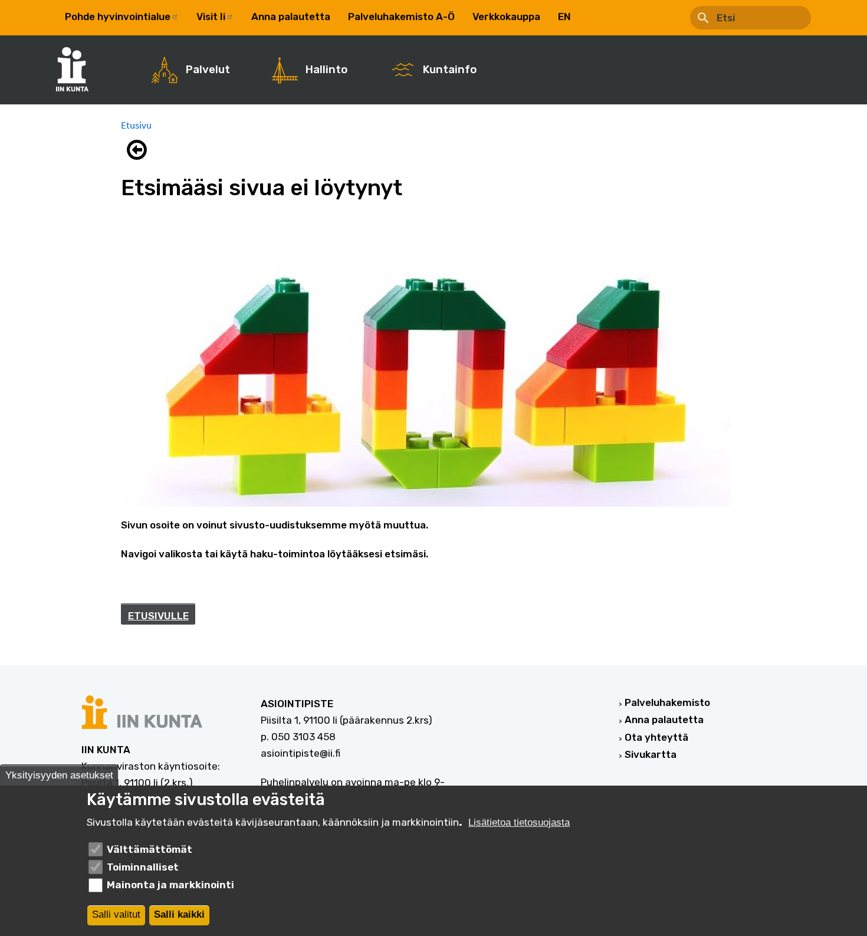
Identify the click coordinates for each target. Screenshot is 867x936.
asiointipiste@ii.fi (300, 753)
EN (564, 16)
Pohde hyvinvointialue (117, 16)
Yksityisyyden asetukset (59, 775)
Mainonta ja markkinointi (170, 885)
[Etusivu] (78, 69)
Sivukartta (650, 754)
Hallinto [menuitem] (326, 69)
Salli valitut (116, 915)
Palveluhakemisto (667, 702)
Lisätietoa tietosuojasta (519, 822)
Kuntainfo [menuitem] (450, 69)
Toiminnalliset (143, 867)
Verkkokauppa (506, 16)
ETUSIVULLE (158, 616)
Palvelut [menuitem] (208, 69)
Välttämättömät (149, 849)
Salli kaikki (179, 915)
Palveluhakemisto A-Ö (401, 16)
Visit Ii (210, 16)
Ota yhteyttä (656, 737)
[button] (140, 150)
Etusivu (136, 125)
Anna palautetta (290, 16)
